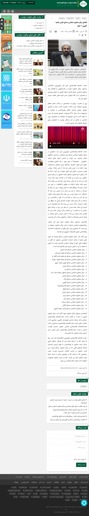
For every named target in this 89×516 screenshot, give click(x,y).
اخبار (78, 18)
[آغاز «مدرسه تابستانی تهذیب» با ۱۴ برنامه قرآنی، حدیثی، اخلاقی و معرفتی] (29, 117)
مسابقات (34, 482)
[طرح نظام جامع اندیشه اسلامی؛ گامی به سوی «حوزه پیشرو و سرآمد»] (29, 62)
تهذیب (85, 490)
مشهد (85, 497)
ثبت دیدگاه (81, 465)
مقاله (45, 497)
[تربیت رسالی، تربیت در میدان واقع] (29, 100)
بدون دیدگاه (81, 373)
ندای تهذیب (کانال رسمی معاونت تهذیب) (29, 46)
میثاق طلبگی (36, 497)
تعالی (14, 487)
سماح (76, 494)
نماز (16, 497)
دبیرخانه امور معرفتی (36, 43)
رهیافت (16, 482)
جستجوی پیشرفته (38, 477)
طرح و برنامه (55, 494)
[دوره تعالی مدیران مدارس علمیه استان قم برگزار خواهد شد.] (29, 135)
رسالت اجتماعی (29, 490)
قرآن (63, 482)
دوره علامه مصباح (41, 490)
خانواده (68, 490)
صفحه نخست (83, 477)
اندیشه (49, 482)
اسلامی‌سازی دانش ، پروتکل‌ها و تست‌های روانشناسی (68, 416)
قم (29, 494)
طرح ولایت (44, 494)
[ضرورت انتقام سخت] (29, 162)
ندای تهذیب (38, 28)
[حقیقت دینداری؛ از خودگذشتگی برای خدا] (29, 92)
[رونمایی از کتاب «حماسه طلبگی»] (29, 108)
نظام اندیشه (25, 497)
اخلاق (76, 482)
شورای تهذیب (66, 494)
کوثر (68, 500)
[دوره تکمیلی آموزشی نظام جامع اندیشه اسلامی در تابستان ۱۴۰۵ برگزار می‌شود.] (29, 145)
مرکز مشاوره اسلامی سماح (34, 41)
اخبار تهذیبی (25, 482)
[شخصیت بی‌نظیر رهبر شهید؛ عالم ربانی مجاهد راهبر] (29, 83)
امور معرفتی (24, 487)
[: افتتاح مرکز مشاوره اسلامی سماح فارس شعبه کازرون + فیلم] (50, 31)
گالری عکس (72, 477)
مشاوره (62, 18)
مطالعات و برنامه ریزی (73, 497)
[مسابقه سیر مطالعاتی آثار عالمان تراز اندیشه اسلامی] (29, 126)
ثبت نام (41, 482)
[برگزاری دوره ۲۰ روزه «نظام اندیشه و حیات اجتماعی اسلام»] (29, 72)
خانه (84, 18)
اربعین (56, 487)
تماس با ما (19, 477)
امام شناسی (34, 487)
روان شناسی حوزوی (15, 490)
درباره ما (27, 477)
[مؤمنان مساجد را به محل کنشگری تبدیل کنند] (29, 155)
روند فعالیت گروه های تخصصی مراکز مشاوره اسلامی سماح (67, 406)
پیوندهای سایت (52, 477)
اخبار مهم (70, 18)
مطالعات (56, 482)
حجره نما (39, 23)
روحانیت (84, 494)
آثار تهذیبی (84, 487)
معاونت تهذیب (37, 25)
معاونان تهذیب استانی (57, 497)
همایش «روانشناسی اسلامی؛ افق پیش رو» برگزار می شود (67, 419)
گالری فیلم (63, 477)
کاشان (75, 500)
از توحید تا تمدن (46, 487)
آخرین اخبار (84, 482)
